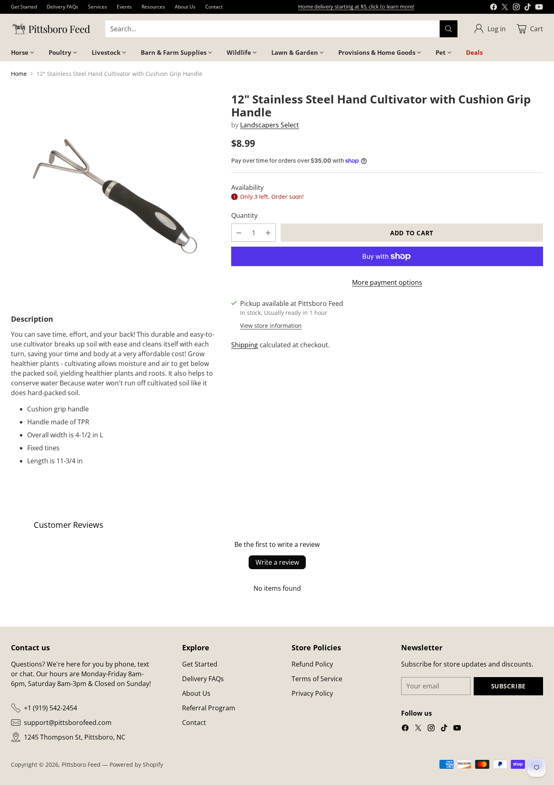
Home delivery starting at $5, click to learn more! (356, 6)
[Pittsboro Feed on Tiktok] (528, 8)
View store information (271, 325)
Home (19, 73)
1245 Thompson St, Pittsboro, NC (74, 737)
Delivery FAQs (203, 678)
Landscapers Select (269, 124)
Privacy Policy (312, 693)
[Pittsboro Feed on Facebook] (494, 8)
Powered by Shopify (136, 764)
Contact (194, 722)
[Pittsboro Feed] (51, 29)
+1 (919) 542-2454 (50, 707)
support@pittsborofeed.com (68, 722)
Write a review (277, 562)
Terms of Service (317, 678)
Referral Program (208, 707)
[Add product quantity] (268, 232)
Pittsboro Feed (81, 764)
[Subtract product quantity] (239, 232)
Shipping (244, 344)
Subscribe (508, 686)
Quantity (244, 215)
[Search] (448, 28)
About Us (196, 693)
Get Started (199, 664)
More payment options (387, 282)
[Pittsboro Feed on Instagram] (516, 8)
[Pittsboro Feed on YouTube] (539, 8)
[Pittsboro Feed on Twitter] (505, 8)
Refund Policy (312, 664)
